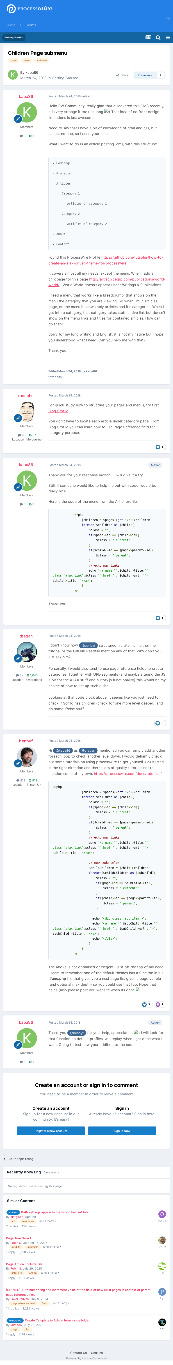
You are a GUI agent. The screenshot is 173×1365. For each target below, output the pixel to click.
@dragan (88, 750)
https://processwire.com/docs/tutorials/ (128, 773)
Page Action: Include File (24, 1264)
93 (23, 435)
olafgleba (16, 1217)
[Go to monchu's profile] (27, 411)
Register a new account (51, 1131)
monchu (26, 395)
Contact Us (78, 1353)
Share (124, 75)
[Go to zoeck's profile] (162, 1322)
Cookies (97, 1353)
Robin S (15, 1242)
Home (11, 25)
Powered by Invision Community (86, 1358)
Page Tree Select (18, 1238)
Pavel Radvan (19, 1299)
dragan (26, 636)
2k (21, 675)
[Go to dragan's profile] (27, 652)
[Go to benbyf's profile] (27, 757)
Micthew (16, 1325)
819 (22, 780)
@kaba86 (63, 750)
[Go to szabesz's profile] (162, 1266)
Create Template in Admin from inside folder (57, 1320)
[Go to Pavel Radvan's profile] (162, 1292)
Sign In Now (122, 1131)
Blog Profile (58, 411)
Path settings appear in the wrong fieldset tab (54, 1212)
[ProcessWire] (29, 9)
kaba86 (31, 72)
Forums (30, 25)
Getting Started (65, 78)
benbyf (26, 741)
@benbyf (88, 645)
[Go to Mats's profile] (162, 1240)
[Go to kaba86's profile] (13, 75)
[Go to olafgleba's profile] (162, 1214)
